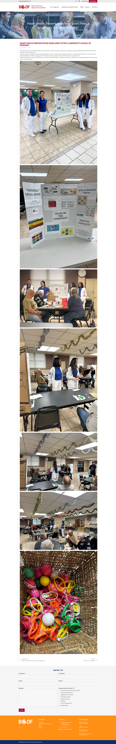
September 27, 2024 (26, 47)
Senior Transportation (66, 703)
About (40, 726)
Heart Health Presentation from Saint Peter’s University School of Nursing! (55, 44)
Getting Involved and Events (45, 723)
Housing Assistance (65, 697)
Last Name (62, 673)
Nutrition (63, 701)
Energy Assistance (65, 699)
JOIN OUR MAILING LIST (25, 1)
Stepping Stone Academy (67, 694)
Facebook (76, 1)
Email (21, 681)
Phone (61, 681)
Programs (41, 722)
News (40, 725)
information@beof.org (66, 729)
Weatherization (64, 705)
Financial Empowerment (67, 692)
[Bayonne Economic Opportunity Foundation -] (32, 7)
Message (21, 688)
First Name (22, 673)
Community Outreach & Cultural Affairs (70, 690)
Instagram (79, 1)
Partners (41, 727)
